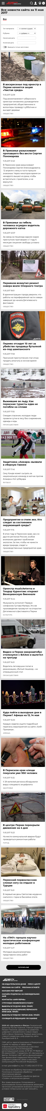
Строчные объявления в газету (17, 1003)
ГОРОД (6, 843)
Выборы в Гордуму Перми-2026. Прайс (21, 1015)
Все (5, 19)
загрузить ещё (23, 967)
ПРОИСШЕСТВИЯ (10, 425)
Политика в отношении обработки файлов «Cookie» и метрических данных (20, 1077)
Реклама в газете (30, 987)
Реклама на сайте (11, 987)
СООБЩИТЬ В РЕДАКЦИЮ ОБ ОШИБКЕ (19, 1018)
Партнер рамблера (22, 1099)
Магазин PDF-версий (12, 991)
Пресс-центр (34, 984)
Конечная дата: (8, 43)
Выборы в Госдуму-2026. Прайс (17, 1006)
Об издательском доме (14, 984)
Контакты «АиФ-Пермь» (13, 999)
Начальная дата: (9, 38)
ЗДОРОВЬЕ (8, 788)
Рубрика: (6, 33)
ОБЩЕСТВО (8, 113)
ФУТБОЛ (7, 482)
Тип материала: (8, 28)
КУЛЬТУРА (7, 615)
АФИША (6, 733)
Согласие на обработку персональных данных (22, 1070)
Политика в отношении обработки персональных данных (17, 1073)
